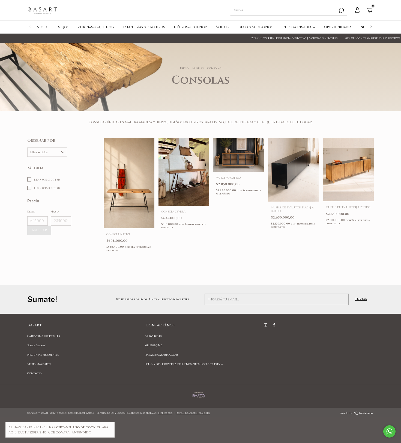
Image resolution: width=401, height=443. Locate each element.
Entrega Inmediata (298, 27)
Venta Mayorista (39, 364)
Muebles (222, 27)
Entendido (81, 432)
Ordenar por (41, 140)
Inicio (41, 27)
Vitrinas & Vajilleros (95, 27)
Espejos (62, 27)
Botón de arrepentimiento (193, 413)
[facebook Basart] (274, 325)
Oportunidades (338, 27)
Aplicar (39, 230)
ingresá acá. (165, 413)
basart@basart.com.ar (161, 355)
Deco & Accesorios (255, 27)
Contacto (34, 373)
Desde (31, 212)
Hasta (55, 212)
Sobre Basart (36, 345)
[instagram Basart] (265, 325)
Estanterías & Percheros (144, 27)
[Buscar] (341, 10)
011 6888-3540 (153, 345)
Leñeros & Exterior (190, 27)
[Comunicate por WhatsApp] (389, 431)
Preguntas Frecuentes (43, 355)
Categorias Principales (43, 336)
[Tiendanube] (357, 414)
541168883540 (153, 336)
